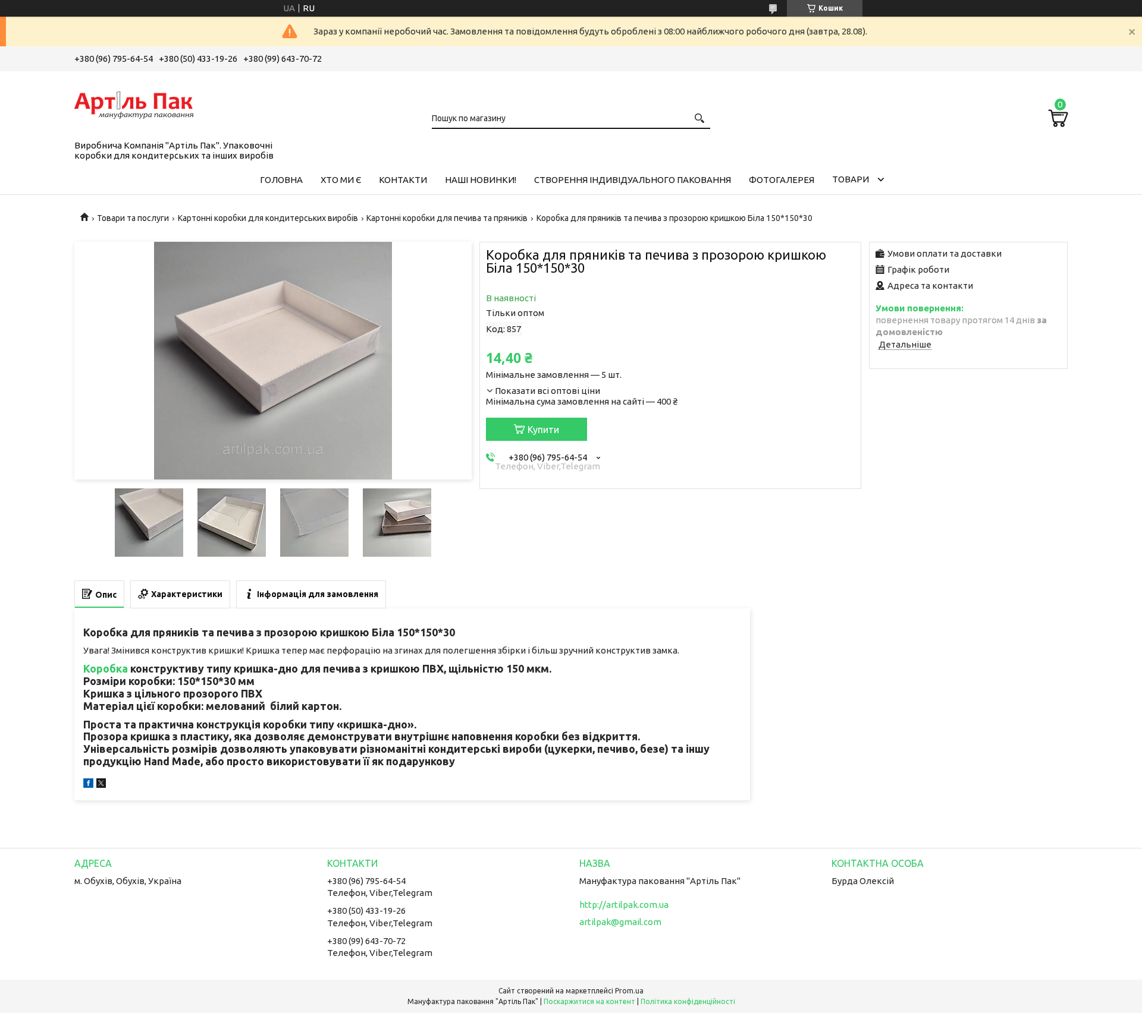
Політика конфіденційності (688, 1001)
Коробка (105, 668)
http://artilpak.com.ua (624, 905)
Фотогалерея (781, 180)
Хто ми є (341, 180)
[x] (101, 785)
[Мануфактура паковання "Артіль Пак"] (133, 103)
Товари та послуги (133, 218)
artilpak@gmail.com (620, 922)
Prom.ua (629, 991)
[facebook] (88, 785)
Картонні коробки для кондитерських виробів (268, 218)
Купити (543, 429)
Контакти (403, 180)
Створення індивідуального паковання (632, 180)
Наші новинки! (480, 180)
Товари (850, 179)
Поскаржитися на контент (589, 1001)
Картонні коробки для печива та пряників (447, 218)
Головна (281, 180)
